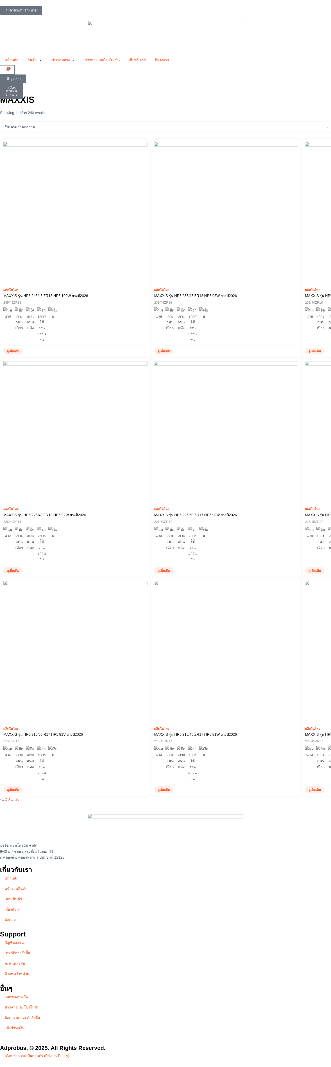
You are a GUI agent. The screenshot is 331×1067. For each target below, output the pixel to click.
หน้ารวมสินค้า (16, 889)
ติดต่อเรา (162, 60)
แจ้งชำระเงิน (15, 1028)
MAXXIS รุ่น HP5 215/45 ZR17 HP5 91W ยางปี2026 (195, 734)
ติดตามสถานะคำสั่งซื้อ (22, 1018)
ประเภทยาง (61, 60)
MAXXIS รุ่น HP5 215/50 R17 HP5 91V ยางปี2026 (43, 734)
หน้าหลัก (11, 60)
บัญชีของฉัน (14, 943)
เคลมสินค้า (13, 899)
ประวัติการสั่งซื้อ (17, 953)
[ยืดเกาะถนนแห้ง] (30, 319)
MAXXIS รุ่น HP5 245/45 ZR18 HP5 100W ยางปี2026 (45, 296)
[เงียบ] (52, 313)
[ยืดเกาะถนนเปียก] (19, 319)
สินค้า (32, 60)
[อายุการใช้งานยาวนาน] (41, 325)
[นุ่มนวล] (7, 313)
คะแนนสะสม (15, 963)
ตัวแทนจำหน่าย (17, 974)
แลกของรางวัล (16, 997)
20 (17, 799)
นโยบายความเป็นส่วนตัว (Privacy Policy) (37, 1056)
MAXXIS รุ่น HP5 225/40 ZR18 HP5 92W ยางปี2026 (44, 515)
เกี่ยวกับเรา (137, 60)
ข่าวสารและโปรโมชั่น (102, 60)
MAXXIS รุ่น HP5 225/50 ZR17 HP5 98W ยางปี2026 (195, 515)
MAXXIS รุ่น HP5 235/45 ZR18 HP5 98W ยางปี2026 (195, 296)
